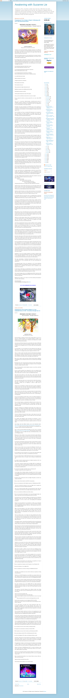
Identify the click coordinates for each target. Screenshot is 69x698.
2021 (46, 88)
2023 (46, 85)
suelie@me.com (47, 54)
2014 (46, 155)
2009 (46, 162)
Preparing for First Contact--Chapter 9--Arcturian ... (49, 122)
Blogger (45, 691)
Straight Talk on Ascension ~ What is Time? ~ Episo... (49, 138)
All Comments (47, 172)
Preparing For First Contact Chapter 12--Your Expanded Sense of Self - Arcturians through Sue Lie (27, 310)
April (47, 148)
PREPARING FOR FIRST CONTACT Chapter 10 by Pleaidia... (50, 119)
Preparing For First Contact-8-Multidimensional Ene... (50, 128)
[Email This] (34, 305)
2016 (46, 95)
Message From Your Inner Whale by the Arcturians (49, 125)
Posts (46, 170)
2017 (46, 94)
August (47, 102)
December (48, 96)
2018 (46, 92)
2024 (46, 84)
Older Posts (39, 684)
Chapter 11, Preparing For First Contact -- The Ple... (50, 116)
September (48, 100)
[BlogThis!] (35, 305)
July (47, 103)
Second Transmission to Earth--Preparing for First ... (50, 141)
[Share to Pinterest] (37, 305)
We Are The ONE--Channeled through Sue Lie (49, 144)
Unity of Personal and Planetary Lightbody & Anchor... (50, 135)
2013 (46, 156)
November (48, 98)
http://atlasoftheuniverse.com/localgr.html (23, 430)
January (47, 152)
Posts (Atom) (21, 685)
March (47, 149)
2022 (46, 87)
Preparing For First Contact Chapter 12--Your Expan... (49, 110)
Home (28, 684)
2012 (46, 158)
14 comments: (30, 681)
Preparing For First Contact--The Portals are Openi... (49, 132)
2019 (46, 91)
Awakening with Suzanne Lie (31, 4)
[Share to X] (35, 305)
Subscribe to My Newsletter (49, 67)
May (47, 146)
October (47, 99)
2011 (46, 159)
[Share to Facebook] (36, 305)
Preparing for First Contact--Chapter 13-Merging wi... (49, 107)
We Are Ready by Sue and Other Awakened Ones (49, 113)
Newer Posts (17, 684)
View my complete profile (48, 166)
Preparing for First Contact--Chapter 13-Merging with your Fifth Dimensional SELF (27, 21)
